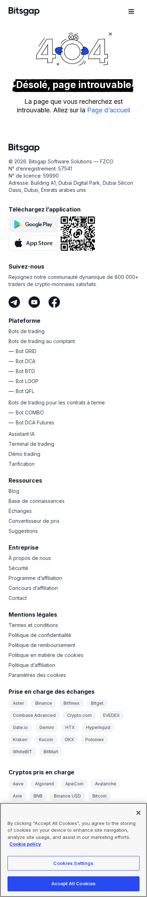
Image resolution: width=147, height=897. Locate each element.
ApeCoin (74, 783)
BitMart (51, 751)
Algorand (44, 783)
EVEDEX (111, 715)
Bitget (97, 703)
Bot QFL (25, 391)
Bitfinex (72, 703)
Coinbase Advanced (34, 715)
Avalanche (105, 783)
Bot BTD (25, 371)
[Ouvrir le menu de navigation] (131, 11)
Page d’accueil (108, 110)
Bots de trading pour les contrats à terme (57, 402)
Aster (18, 703)
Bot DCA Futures (35, 422)
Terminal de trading (31, 444)
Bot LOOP (27, 381)
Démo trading (24, 454)
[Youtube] (34, 302)
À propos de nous (30, 558)
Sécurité (18, 568)
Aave (18, 783)
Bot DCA (25, 361)
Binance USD (67, 796)
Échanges (20, 511)
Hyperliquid (98, 727)
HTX (70, 727)
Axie (17, 796)
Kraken (20, 739)
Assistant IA (22, 434)
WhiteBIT (22, 751)
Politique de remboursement (42, 645)
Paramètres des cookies (37, 675)
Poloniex (94, 739)
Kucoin (46, 739)
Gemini (46, 727)
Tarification (22, 464)
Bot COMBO (30, 412)
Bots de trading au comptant (42, 341)
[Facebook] (54, 302)
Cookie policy (25, 844)
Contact (18, 598)
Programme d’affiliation (35, 578)
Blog (14, 491)
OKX (69, 739)
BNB (38, 796)
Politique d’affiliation (32, 665)
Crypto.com (79, 715)
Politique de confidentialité (40, 635)
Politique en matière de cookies (46, 655)
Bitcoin (99, 796)
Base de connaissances (37, 501)
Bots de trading (27, 331)
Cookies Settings (73, 863)
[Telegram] (14, 302)
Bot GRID (26, 351)
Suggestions (23, 531)
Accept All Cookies (73, 883)
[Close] (138, 813)
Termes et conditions (33, 625)
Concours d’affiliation (33, 588)
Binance (43, 703)
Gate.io (20, 727)
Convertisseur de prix (34, 521)
